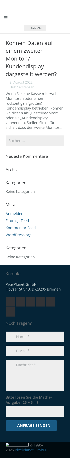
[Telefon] (20, 302)
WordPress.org (18, 234)
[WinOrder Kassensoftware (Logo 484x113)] (30, 17)
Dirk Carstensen (22, 87)
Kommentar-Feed (21, 227)
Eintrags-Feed (17, 220)
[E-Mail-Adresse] (10, 302)
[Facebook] (50, 302)
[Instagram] (10, 312)
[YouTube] (40, 302)
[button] (5, 17)
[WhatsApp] (30, 302)
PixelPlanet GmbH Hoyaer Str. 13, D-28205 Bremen (33, 287)
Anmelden (14, 213)
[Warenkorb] (62, 17)
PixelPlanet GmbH (30, 449)
